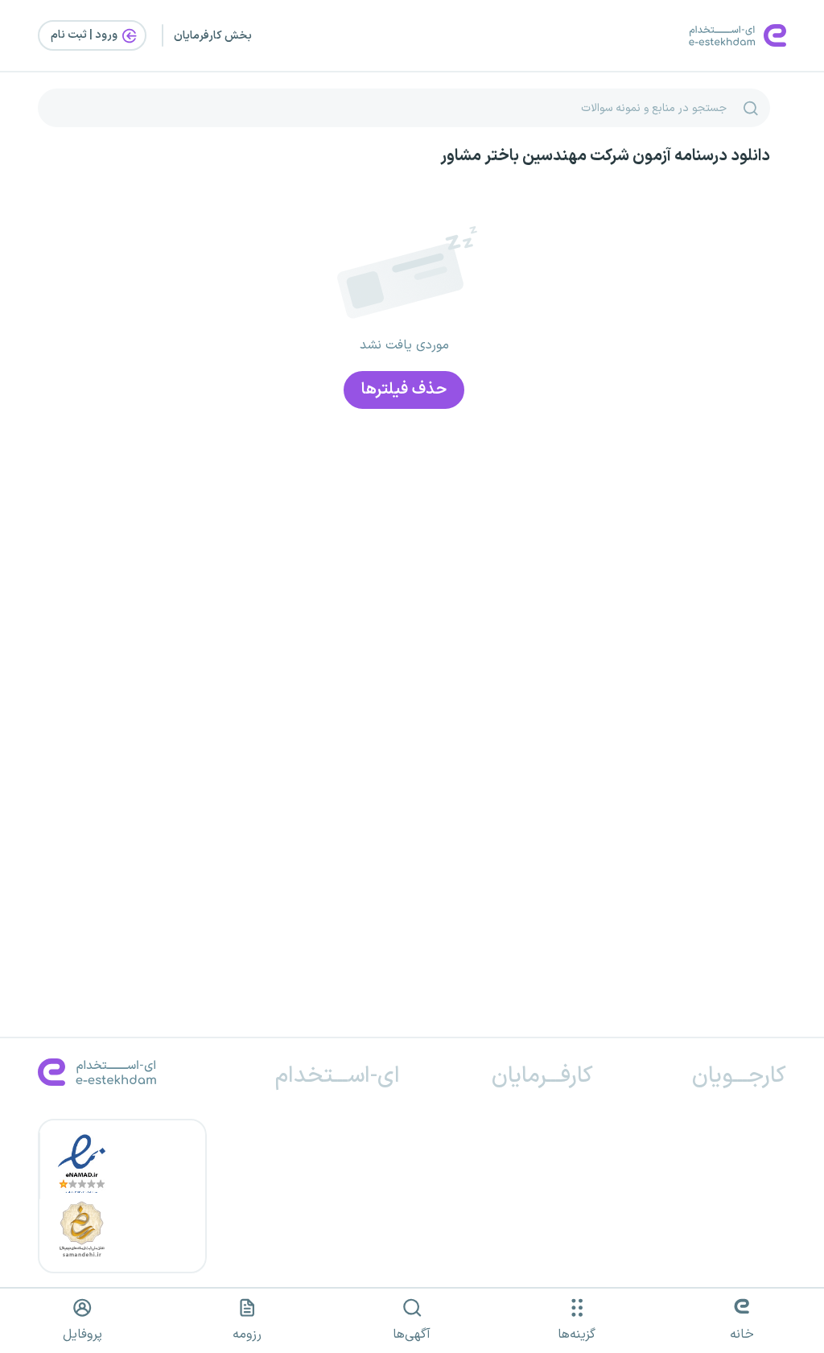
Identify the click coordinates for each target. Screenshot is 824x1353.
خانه (742, 1334)
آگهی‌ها (412, 1334)
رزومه (247, 1334)
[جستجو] (751, 108)
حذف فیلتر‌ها (404, 389)
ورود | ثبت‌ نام (85, 35)
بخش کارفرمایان (213, 35)
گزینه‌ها (576, 1334)
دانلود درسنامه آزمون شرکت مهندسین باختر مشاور (605, 156)
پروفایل (82, 1334)
